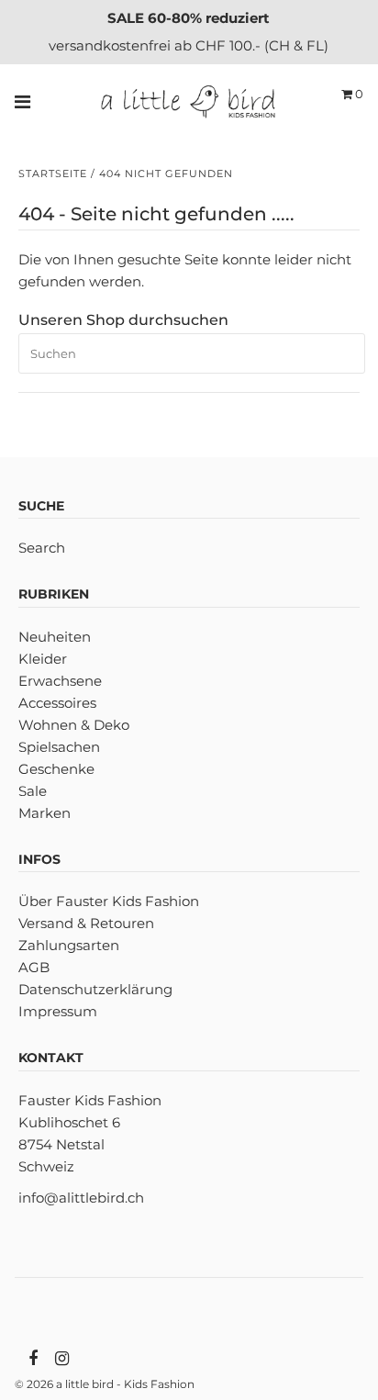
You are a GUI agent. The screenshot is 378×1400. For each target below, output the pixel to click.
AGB (34, 967)
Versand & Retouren (86, 923)
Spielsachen (59, 747)
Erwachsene (60, 680)
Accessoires (57, 702)
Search (41, 547)
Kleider (42, 658)
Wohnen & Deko (73, 725)
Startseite (52, 173)
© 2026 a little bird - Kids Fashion (105, 1384)
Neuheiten (54, 636)
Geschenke (56, 769)
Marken (44, 813)
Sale (32, 791)
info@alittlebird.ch (81, 1197)
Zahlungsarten (68, 945)
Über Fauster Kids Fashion (108, 901)
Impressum (57, 1011)
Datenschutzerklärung (95, 989)
